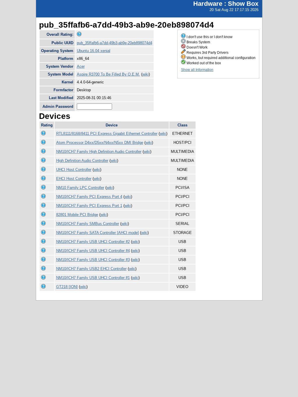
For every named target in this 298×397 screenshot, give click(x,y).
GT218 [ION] (67, 287)
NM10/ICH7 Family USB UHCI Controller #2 (93, 241)
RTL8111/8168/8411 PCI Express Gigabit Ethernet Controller (106, 133)
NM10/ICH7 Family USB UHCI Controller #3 (93, 259)
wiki (145, 74)
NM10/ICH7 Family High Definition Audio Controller (98, 151)
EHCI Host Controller (73, 178)
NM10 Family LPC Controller (80, 187)
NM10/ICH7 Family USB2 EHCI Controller (91, 269)
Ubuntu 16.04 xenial (93, 51)
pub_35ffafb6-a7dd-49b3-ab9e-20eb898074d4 (114, 43)
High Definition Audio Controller (82, 160)
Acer (81, 66)
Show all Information (197, 69)
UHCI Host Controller (73, 169)
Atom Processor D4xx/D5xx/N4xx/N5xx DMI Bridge (99, 142)
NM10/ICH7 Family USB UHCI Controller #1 (93, 278)
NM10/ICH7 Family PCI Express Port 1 (89, 205)
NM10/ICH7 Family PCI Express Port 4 (89, 196)
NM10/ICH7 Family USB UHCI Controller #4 (93, 250)
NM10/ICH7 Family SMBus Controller (87, 223)
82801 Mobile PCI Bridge (77, 214)
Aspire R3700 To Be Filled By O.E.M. (108, 74)
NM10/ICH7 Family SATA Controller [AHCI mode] (97, 232)
